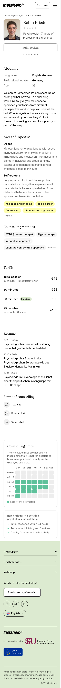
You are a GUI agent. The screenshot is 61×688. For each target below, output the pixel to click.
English (15, 623)
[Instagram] (7, 614)
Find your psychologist (22, 603)
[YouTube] (24, 614)
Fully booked (31, 47)
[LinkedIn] (15, 614)
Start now (42, 5)
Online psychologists (14, 15)
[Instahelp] (13, 5)
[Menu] (54, 5)
